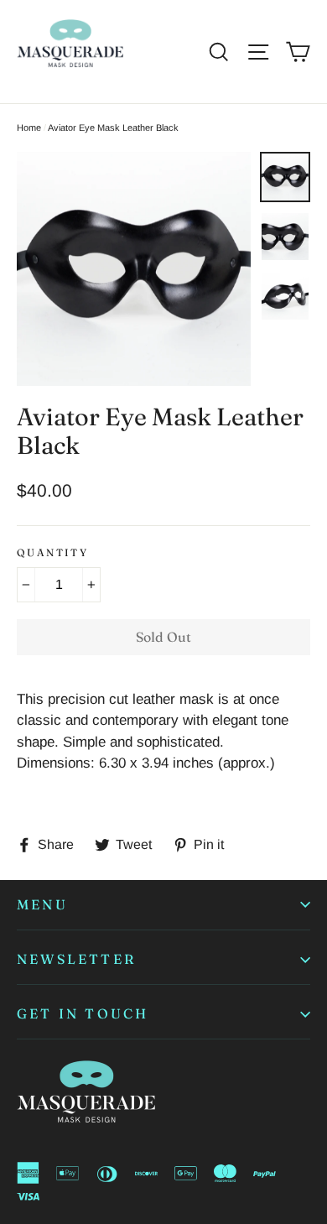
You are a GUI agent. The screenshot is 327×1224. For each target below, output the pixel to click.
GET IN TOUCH (82, 1013)
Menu (42, 904)
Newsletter (76, 959)
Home (29, 127)
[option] (134, 269)
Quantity (52, 553)
